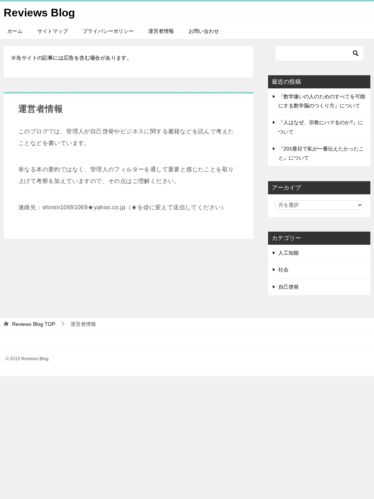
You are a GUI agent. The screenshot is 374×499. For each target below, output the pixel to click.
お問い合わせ (203, 31)
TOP (33, 324)
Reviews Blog (39, 13)
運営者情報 (161, 31)
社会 (283, 270)
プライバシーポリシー (108, 31)
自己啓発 (288, 287)
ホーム (15, 31)
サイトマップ (52, 31)
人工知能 (288, 253)
